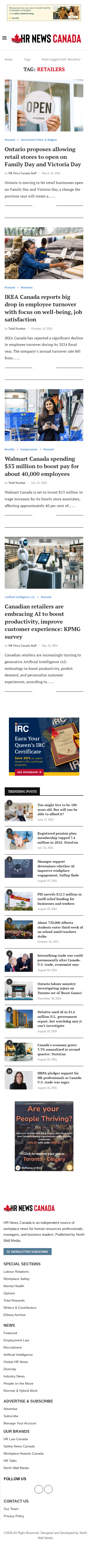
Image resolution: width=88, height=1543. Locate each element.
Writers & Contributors (20, 1307)
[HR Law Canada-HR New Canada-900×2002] (44, 7)
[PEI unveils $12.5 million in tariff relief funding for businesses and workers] (19, 901)
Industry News (14, 1376)
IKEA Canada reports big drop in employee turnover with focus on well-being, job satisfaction (43, 308)
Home (9, 59)
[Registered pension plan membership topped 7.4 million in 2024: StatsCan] (19, 840)
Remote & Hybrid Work (21, 1390)
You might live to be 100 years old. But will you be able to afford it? (57, 809)
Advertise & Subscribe (28, 1401)
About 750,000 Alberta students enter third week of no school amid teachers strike (60, 929)
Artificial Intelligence (18, 1354)
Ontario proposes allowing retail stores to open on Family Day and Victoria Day (43, 156)
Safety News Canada (19, 1446)
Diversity (10, 1369)
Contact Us (16, 1501)
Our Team (11, 1508)
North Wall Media (16, 1468)
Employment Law (16, 1340)
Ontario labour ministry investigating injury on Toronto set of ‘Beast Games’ (60, 988)
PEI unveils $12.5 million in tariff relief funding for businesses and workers (60, 898)
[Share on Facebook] (40, 206)
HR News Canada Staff (22, 173)
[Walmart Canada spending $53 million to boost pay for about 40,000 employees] (44, 415)
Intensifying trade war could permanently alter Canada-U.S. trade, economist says (60, 960)
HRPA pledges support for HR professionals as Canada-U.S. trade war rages (60, 1077)
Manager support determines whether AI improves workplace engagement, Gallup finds (58, 868)
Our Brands (17, 1431)
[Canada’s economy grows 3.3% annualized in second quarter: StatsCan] (19, 1052)
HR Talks (10, 1460)
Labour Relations (16, 1271)
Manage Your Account (20, 1423)
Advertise (10, 1408)
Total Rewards (14, 1300)
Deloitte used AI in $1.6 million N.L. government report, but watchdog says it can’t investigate (60, 1019)
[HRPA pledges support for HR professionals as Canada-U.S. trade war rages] (19, 1080)
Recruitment (13, 1347)
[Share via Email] (52, 206)
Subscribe (11, 1416)
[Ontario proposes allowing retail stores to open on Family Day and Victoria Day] (44, 105)
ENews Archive (15, 1314)
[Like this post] (35, 206)
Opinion (9, 1293)
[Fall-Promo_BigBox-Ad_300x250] (44, 720)
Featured (10, 1333)
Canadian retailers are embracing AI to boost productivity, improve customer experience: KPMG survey (42, 621)
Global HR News (16, 1361)
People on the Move (18, 1383)
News (9, 1325)
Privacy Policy (14, 1516)
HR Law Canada (16, 1439)
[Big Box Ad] (44, 1103)
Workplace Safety (17, 1278)
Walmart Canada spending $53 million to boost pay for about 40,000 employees (42, 466)
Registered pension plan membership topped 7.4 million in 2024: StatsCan (58, 838)
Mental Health (14, 1286)
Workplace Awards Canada (24, 1453)
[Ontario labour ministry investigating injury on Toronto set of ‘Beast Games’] (19, 991)
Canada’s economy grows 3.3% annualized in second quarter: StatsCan (59, 1049)
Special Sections (22, 1264)
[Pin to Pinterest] (47, 206)
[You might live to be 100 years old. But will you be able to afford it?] (19, 812)
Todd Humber (17, 328)
